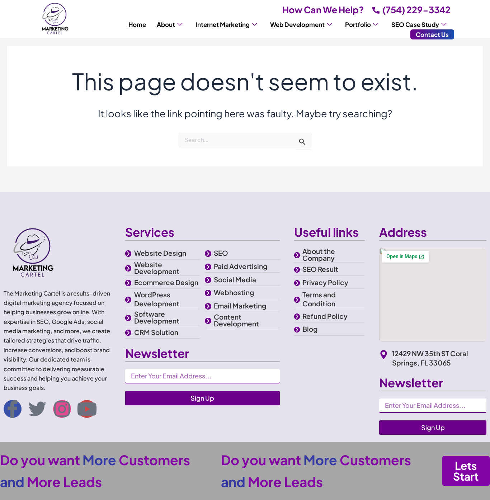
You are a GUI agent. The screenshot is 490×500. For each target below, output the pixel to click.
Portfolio (358, 24)
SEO (221, 253)
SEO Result (320, 269)
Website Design (160, 253)
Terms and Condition (319, 299)
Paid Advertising (240, 266)
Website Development (156, 267)
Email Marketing (240, 305)
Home (137, 24)
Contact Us (432, 34)
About (166, 24)
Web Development (297, 24)
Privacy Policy (325, 282)
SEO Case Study (415, 24)
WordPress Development (156, 299)
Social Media (235, 279)
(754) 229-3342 (416, 9)
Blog (309, 329)
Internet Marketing (222, 24)
